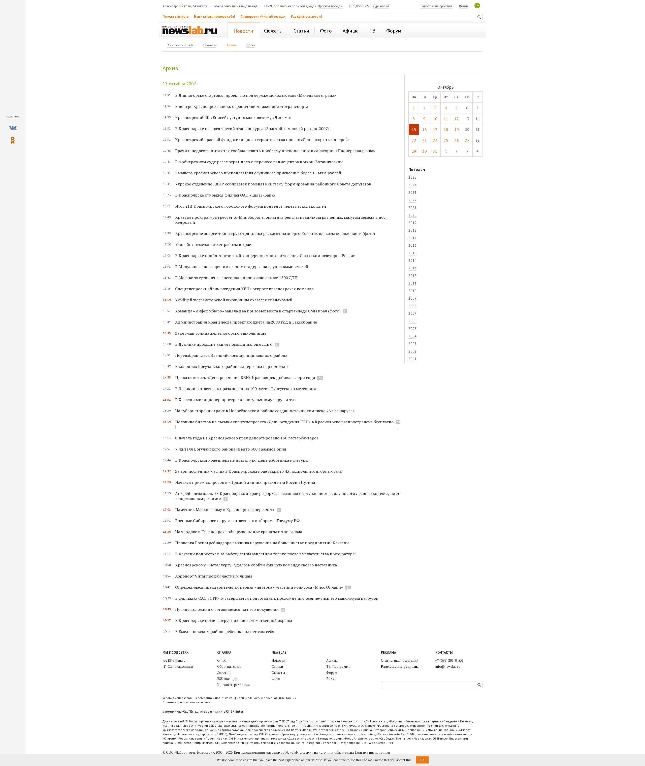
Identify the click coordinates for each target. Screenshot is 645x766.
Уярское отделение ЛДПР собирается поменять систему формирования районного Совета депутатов (273, 184)
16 (424, 129)
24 (435, 140)
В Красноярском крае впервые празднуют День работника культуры (241, 460)
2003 (412, 343)
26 (456, 140)
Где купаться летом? (306, 16)
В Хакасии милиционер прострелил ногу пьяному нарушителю (236, 399)
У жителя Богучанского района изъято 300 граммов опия (230, 449)
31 (435, 151)
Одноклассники (180, 666)
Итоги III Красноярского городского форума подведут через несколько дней (250, 206)
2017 (412, 238)
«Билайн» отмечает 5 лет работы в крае (213, 244)
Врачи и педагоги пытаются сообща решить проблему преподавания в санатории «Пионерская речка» (275, 150)
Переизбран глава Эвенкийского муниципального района (231, 355)
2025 (412, 177)
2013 (412, 268)
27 (467, 140)
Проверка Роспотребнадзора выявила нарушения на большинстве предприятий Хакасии (262, 543)
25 (446, 140)
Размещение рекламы (399, 666)
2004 (412, 336)
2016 (412, 245)
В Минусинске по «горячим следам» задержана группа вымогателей (241, 266)
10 (435, 118)
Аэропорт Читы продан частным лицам (213, 576)
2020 (412, 215)
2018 (412, 230)
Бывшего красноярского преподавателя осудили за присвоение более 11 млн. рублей (258, 173)
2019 (412, 222)
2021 (412, 207)
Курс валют (381, 6)
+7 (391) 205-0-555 (449, 660)
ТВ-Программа (338, 666)
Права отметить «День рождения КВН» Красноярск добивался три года (245, 377)
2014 (412, 260)
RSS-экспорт (227, 678)
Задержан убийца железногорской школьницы (220, 333)
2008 (412, 306)
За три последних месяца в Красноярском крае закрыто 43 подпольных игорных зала (258, 471)
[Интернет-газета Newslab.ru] (192, 31)
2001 (412, 359)
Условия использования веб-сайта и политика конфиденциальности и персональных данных (229, 698)
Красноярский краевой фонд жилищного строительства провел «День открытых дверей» (262, 139)
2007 (412, 313)
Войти (463, 6)
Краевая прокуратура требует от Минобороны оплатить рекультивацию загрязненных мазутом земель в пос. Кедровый (280, 219)
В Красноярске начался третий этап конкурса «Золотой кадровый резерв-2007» (252, 128)
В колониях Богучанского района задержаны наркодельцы (232, 366)
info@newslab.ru (447, 666)
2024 (412, 185)
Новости (278, 660)
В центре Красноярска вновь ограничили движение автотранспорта (241, 106)
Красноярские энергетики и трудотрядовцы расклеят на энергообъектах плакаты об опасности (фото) (275, 233)
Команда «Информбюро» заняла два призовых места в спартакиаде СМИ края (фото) (257, 311)
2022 (412, 200)
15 (414, 129)
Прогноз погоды (330, 6)
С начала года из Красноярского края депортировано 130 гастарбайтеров (247, 438)
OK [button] (422, 759)
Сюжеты (278, 672)
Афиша (332, 660)
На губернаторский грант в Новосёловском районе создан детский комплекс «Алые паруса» (264, 410)
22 (414, 140)
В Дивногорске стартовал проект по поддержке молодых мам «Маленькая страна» (255, 95)
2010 (412, 291)
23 (424, 140)
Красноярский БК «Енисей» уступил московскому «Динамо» (233, 117)
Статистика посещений (399, 660)
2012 (412, 275)
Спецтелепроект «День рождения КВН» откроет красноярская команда (244, 289)
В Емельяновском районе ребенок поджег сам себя (224, 631)
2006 (412, 321)
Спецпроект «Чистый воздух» (263, 16)
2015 (412, 253)
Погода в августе (175, 16)
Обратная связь (229, 666)
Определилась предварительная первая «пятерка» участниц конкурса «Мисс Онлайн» (259, 587)
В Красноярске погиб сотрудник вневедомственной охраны (233, 620)
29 (414, 151)
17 (435, 129)
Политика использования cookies (186, 702)
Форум (331, 672)
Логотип (224, 672)
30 (424, 151)
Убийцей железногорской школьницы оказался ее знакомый (233, 300)
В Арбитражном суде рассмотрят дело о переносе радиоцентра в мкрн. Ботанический (259, 162)
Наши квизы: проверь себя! (214, 16)
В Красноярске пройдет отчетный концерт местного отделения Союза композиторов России (265, 255)
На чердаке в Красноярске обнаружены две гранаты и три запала (238, 531)
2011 (412, 283)
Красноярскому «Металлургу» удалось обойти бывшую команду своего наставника (256, 565)
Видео (331, 678)
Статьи (277, 666)
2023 (412, 192)
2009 (412, 298)
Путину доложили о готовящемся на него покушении (227, 609)
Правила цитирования (372, 752)
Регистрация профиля (437, 6)
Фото (276, 678)
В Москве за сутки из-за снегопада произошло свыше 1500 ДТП (236, 277)
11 (446, 118)
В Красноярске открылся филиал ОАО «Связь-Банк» (225, 195)
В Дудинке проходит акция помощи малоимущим (223, 344)
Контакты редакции (233, 684)
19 (456, 129)
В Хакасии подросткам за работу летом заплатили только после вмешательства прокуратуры (265, 554)
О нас (221, 660)
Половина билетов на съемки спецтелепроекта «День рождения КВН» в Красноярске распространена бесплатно (284, 422)
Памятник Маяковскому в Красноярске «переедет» (225, 509)
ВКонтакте (176, 660)
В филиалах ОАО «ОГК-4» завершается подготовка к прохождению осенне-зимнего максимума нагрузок (276, 598)
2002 (412, 351)
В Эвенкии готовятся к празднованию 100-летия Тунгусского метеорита (245, 388)
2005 (412, 328)
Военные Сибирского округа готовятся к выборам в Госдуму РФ (237, 520)
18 (446, 129)
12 (456, 118)
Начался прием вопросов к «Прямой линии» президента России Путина (245, 482)
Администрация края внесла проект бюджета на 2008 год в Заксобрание (246, 322)
